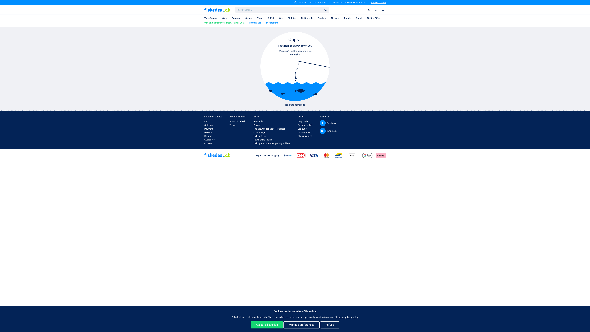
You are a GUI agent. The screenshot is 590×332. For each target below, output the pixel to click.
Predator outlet (305, 125)
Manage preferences (301, 324)
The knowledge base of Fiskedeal (269, 129)
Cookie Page (259, 132)
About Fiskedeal (237, 121)
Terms (232, 125)
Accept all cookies (267, 324)
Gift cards (258, 121)
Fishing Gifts (260, 136)
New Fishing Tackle (263, 139)
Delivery (208, 132)
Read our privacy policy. (347, 317)
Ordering (208, 125)
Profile (369, 9)
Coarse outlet (304, 132)
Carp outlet (303, 121)
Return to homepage (295, 105)
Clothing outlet (305, 136)
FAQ (206, 121)
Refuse (329, 324)
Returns (208, 136)
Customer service (378, 3)
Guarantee (209, 139)
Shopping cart (383, 9)
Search (325, 9)
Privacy (257, 125)
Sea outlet (302, 129)
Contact (208, 143)
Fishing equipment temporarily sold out (272, 143)
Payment (208, 129)
